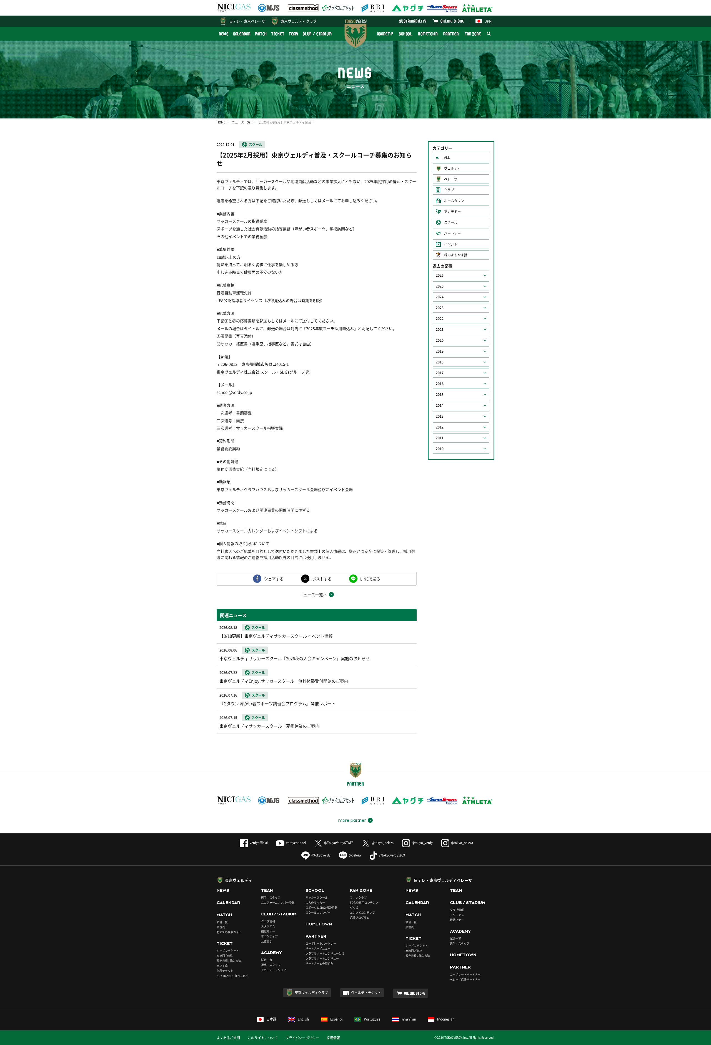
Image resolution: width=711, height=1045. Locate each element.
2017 (440, 372)
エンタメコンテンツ (362, 912)
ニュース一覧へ (313, 594)
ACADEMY (385, 34)
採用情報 (333, 1037)
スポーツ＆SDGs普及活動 (321, 907)
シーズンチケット (228, 951)
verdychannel (296, 842)
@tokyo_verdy (422, 842)
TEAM (294, 34)
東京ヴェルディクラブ (299, 21)
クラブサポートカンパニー (322, 958)
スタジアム (268, 926)
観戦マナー (268, 931)
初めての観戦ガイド (229, 932)
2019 (440, 351)
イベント (450, 244)
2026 (440, 275)
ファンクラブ (358, 897)
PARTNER (451, 34)
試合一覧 (222, 922)
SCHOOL (405, 34)
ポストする (322, 578)
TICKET (277, 34)
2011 (440, 437)
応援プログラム (359, 917)
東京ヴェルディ (238, 880)
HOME (221, 122)
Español (336, 1019)
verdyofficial (259, 842)
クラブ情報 (268, 921)
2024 (440, 296)
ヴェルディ (452, 168)
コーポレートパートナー (321, 943)
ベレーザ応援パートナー (465, 979)
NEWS (224, 34)
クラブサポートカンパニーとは (325, 953)
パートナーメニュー (318, 948)
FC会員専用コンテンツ (364, 902)
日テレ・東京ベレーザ (247, 21)
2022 (440, 318)
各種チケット (225, 971)
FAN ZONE (473, 34)
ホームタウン (454, 200)
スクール (255, 144)
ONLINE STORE (452, 21)
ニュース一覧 (241, 122)
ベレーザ (450, 179)
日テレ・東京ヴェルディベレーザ (443, 880)
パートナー (452, 233)
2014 (440, 405)
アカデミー (452, 211)
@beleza (355, 855)
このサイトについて (263, 1037)
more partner (352, 820)
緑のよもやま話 (455, 254)
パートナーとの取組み (319, 963)
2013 (440, 416)
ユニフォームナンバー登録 (277, 902)
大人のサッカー (315, 902)
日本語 (271, 1019)
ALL (447, 157)
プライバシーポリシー (302, 1037)
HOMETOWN (427, 34)
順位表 (221, 927)
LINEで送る (370, 578)
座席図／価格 (413, 951)
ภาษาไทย (409, 1019)
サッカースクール (317, 897)
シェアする (274, 578)
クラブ (449, 189)
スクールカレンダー (318, 912)
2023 (440, 307)
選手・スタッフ (271, 897)
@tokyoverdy (321, 855)
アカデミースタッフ (273, 970)
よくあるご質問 (228, 1037)
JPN (488, 21)
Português (372, 1019)
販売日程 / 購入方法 (229, 961)
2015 (440, 394)
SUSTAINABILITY (413, 21)
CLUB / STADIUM (317, 34)
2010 (440, 448)
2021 (440, 329)
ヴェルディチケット (366, 992)
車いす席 (222, 966)
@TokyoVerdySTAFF (338, 842)
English (303, 1019)
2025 (440, 286)
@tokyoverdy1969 (392, 855)
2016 (440, 383)
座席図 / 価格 (225, 956)
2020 (440, 340)
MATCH (261, 34)
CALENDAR (242, 34)
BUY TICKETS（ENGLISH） (233, 976)
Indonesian (445, 1019)
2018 (440, 362)
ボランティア (269, 936)
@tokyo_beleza (383, 842)
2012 (440, 427)
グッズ (354, 907)
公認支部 (266, 941)
